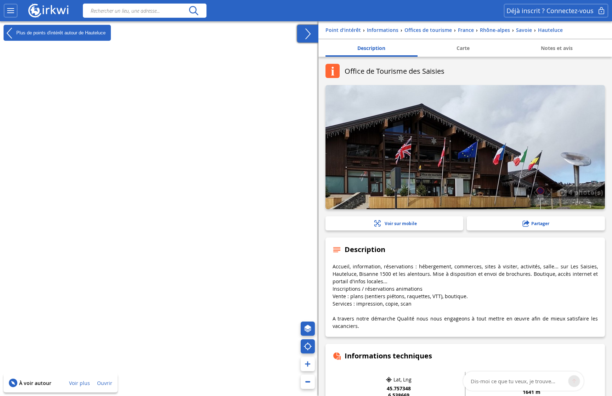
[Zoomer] (308, 364)
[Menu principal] (11, 11)
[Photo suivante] (548, 192)
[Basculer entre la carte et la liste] (307, 34)
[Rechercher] (193, 10)
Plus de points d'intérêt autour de (60, 32)
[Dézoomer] (308, 382)
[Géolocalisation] (308, 346)
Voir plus (79, 383)
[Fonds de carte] (308, 329)
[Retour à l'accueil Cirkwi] (48, 11)
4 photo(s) (585, 192)
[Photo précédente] (535, 192)
